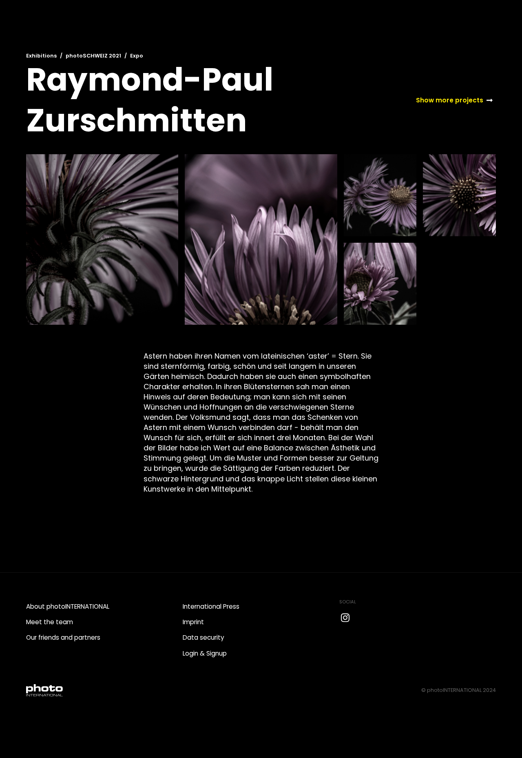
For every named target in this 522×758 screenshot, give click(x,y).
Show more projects (449, 100)
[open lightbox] (102, 239)
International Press (211, 606)
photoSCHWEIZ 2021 (93, 55)
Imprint (193, 622)
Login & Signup (205, 653)
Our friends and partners (63, 637)
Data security (203, 637)
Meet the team (49, 622)
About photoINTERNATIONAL (67, 606)
